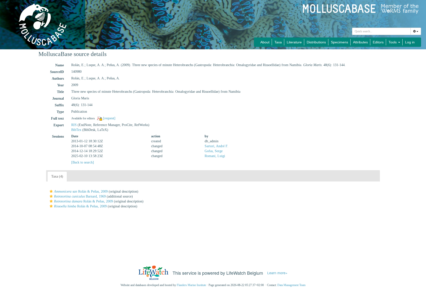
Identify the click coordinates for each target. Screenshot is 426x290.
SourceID (57, 72)
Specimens (339, 42)
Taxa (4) (57, 176)
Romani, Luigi (215, 156)
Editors (378, 42)
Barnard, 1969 (80, 196)
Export (58, 125)
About (264, 42)
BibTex (76, 130)
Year (60, 85)
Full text (57, 118)
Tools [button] (393, 42)
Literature (294, 42)
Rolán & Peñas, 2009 (81, 191)
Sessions (58, 136)
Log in (410, 42)
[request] (109, 118)
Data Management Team (291, 285)
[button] (51, 191)
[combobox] (381, 31)
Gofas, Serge (214, 151)
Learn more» (277, 273)
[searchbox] (381, 31)
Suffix (59, 105)
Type (60, 112)
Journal (58, 98)
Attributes (360, 42)
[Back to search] (82, 162)
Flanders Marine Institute (191, 285)
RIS (74, 125)
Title (60, 92)
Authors (58, 78)
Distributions (316, 42)
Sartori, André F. (216, 146)
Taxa (278, 42)
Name (59, 65)
